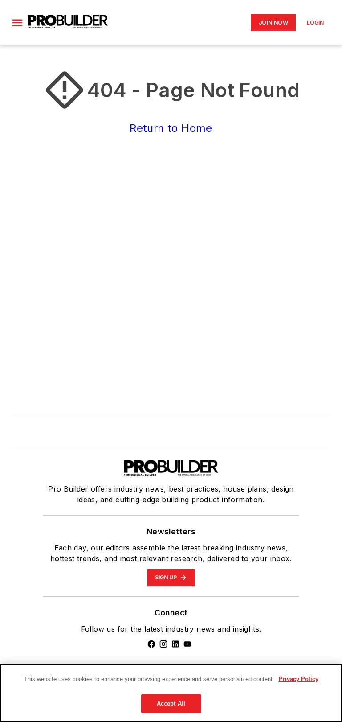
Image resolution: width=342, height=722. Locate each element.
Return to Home (171, 128)
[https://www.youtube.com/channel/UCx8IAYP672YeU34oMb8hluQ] (187, 644)
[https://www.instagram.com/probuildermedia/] (163, 644)
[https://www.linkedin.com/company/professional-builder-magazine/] (175, 644)
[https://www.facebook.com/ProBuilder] (151, 644)
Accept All (171, 703)
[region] (171, 693)
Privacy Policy (298, 679)
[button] (17, 22)
